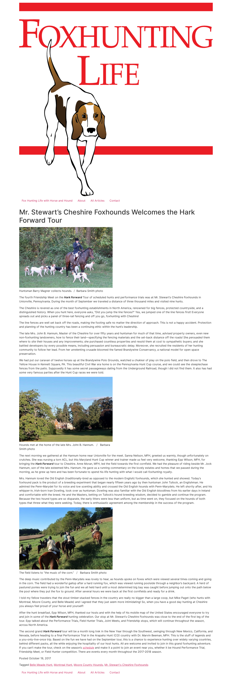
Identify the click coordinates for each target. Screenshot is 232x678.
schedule (88, 647)
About (81, 200)
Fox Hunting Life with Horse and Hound (47, 200)
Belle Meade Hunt (41, 664)
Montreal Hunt (63, 664)
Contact (115, 200)
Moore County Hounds (88, 664)
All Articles (97, 200)
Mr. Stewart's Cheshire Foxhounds (126, 664)
